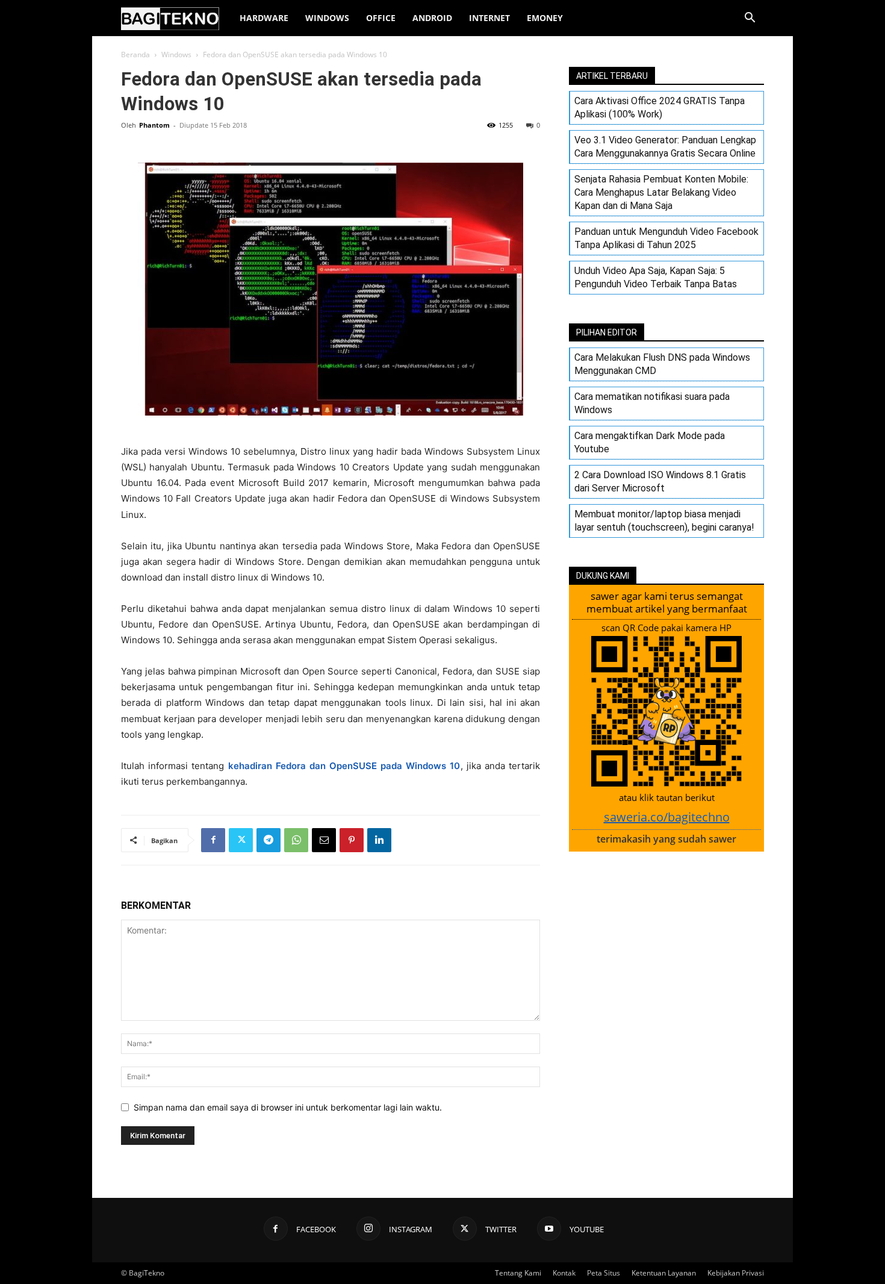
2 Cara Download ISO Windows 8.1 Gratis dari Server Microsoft (660, 481)
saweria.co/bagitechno (667, 817)
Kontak (564, 1273)
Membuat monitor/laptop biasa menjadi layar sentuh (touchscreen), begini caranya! (664, 520)
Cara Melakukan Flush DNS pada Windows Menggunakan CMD (662, 364)
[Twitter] (241, 840)
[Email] (324, 840)
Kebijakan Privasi (735, 1273)
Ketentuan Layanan (664, 1273)
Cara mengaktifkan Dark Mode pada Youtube (649, 442)
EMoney (545, 17)
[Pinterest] (352, 840)
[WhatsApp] (296, 840)
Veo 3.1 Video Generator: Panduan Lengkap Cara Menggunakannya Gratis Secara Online (665, 146)
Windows (327, 17)
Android (432, 17)
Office (381, 17)
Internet (489, 17)
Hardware (264, 17)
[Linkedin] (379, 840)
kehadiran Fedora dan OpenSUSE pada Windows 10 (344, 765)
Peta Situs (603, 1273)
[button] (749, 19)
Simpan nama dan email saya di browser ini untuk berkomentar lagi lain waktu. (288, 1107)
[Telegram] (268, 840)
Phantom (154, 124)
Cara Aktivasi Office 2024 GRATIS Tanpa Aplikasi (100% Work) (659, 107)
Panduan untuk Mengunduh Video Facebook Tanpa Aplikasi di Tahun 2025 (666, 238)
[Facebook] (213, 840)
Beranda (135, 54)
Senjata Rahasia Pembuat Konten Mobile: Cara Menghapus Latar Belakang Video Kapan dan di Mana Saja (661, 192)
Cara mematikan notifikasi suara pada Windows (652, 403)
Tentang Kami (518, 1273)
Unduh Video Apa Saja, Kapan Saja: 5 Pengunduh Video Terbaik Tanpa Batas (655, 277)
